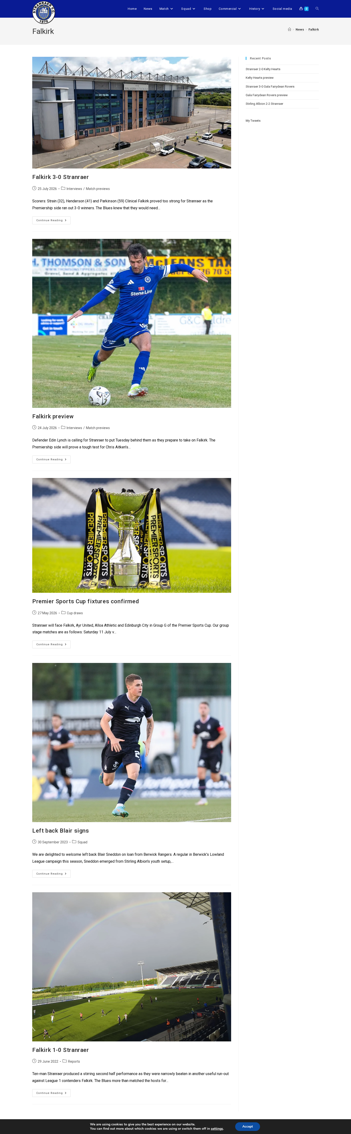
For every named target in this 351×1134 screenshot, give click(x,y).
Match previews (98, 189)
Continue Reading (53, 219)
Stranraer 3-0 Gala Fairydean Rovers (270, 86)
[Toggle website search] (317, 9)
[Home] (289, 30)
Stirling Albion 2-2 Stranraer (264, 103)
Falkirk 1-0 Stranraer (60, 1050)
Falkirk (313, 29)
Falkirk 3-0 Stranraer (60, 177)
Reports (74, 1061)
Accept (247, 1126)
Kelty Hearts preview (260, 77)
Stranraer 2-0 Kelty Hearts (263, 69)
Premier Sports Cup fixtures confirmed (85, 601)
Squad (82, 842)
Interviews (74, 189)
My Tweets (253, 120)
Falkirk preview (53, 416)
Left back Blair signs (60, 830)
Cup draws (75, 613)
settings (217, 1129)
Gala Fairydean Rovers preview (267, 95)
